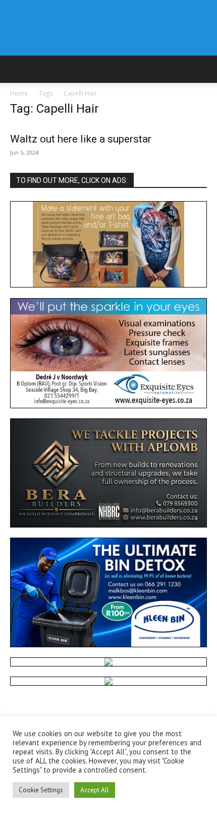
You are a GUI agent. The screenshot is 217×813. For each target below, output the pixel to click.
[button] (17, 69)
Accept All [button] (94, 790)
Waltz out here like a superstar (80, 139)
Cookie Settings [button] (41, 790)
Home (19, 93)
